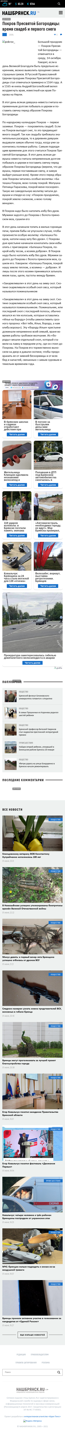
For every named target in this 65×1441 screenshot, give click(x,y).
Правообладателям (40, 1354)
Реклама (46, 1362)
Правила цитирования (26, 1362)
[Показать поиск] (59, 3)
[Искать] (59, 1372)
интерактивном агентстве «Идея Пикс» (42, 1416)
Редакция (21, 1354)
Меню (61, 12)
